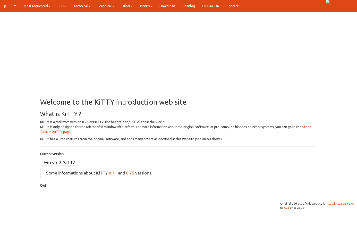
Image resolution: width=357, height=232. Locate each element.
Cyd (286, 207)
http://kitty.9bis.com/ (340, 203)
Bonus (145, 6)
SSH (61, 6)
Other (125, 6)
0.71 (113, 173)
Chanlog (188, 6)
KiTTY (10, 6)
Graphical (105, 6)
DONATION (210, 6)
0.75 (130, 173)
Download (167, 6)
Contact (232, 6)
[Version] (59, 162)
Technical (80, 6)
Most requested (36, 6)
